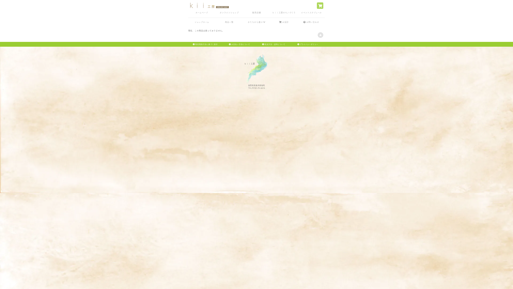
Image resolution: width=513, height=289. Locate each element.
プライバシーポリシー (308, 44)
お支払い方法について (240, 44)
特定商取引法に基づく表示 (206, 44)
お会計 (285, 22)
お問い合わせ (312, 22)
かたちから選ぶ (255, 22)
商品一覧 (229, 22)
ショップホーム (202, 22)
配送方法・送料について (274, 44)
